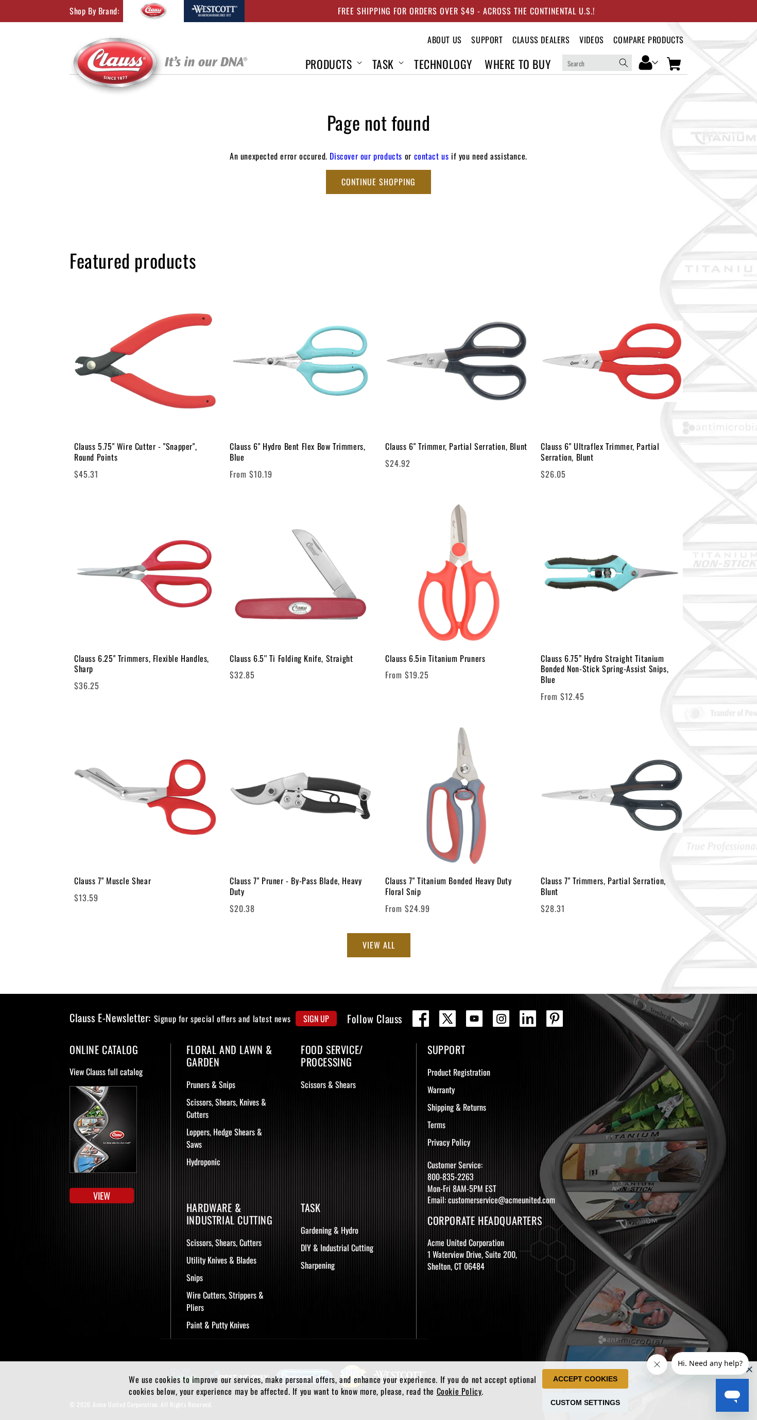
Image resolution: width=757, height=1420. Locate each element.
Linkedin (528, 1018)
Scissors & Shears (328, 1084)
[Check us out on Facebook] (420, 1018)
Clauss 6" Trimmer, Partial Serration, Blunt (456, 446)
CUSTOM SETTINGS (585, 1402)
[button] (332, 62)
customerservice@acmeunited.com (501, 1200)
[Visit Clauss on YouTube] (474, 1018)
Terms (436, 1124)
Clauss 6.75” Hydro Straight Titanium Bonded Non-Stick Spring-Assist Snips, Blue (604, 669)
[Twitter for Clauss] (447, 1018)
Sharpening (318, 1265)
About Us (444, 40)
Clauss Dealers (541, 40)
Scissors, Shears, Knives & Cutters (226, 1108)
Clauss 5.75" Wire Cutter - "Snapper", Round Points (135, 452)
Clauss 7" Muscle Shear (112, 880)
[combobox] (597, 63)
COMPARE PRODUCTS (648, 40)
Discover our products (366, 156)
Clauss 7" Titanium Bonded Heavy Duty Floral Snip (448, 886)
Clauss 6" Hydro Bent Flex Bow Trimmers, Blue (297, 452)
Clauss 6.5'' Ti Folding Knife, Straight (291, 658)
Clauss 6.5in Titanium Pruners (435, 658)
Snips (194, 1277)
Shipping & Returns (456, 1107)
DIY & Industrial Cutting (337, 1247)
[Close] (749, 1369)
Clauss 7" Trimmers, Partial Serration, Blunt (603, 886)
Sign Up (316, 1018)
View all (379, 945)
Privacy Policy (448, 1142)
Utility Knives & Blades (221, 1260)
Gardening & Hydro (329, 1230)
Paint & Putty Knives (217, 1325)
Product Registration (458, 1072)
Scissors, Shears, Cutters (224, 1242)
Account (649, 62)
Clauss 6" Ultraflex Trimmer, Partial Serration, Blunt (600, 452)
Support (487, 40)
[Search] (623, 63)
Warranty (441, 1089)
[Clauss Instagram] (501, 1018)
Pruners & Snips (210, 1084)
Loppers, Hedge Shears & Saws (224, 1138)
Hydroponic (203, 1161)
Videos (591, 40)
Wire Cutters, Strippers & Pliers (225, 1301)
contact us (431, 156)
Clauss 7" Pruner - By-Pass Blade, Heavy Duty (296, 886)
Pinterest (554, 1018)
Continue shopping (378, 182)
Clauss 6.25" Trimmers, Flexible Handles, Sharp (141, 664)
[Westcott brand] (214, 11)
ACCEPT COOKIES (585, 1379)
